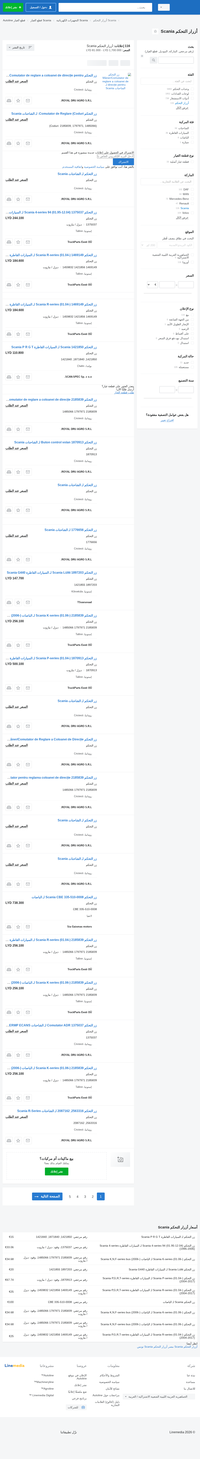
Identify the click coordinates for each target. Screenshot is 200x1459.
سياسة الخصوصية (94, 166)
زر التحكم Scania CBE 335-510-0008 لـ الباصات (64, 897)
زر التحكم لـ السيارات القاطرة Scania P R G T (168, 1236)
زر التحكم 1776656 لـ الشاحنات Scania (71, 530)
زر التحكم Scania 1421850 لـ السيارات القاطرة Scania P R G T (54, 347)
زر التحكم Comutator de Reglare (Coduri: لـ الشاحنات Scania (54, 113)
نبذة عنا (191, 1375)
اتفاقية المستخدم (72, 166)
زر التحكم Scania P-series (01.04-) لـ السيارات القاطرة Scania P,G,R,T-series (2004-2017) (149, 1280)
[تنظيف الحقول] (142, 56)
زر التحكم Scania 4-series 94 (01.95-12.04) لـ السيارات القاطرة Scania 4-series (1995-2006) (147, 1247)
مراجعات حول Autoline (106, 1395)
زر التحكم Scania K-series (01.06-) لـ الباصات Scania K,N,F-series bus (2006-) (148, 1259)
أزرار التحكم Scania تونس (152, 1346)
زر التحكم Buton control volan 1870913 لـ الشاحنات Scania (55, 442)
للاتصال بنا (189, 1388)
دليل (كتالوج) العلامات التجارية (107, 1403)
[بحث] (148, 7)
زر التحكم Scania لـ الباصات (179, 1302)
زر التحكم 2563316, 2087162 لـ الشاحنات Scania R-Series (57, 1111)
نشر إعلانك (56, 1171)
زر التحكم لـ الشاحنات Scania (77, 174)
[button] (18, 100)
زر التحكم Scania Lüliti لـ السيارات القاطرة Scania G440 (162, 1269)
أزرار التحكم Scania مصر (182, 1346)
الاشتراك (123, 161)
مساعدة (190, 1382)
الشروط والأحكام (110, 1375)
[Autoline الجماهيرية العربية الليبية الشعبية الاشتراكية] (185, 7)
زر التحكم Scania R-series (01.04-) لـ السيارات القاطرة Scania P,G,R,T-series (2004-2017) (148, 1292)
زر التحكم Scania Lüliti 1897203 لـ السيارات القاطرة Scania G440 (52, 572)
